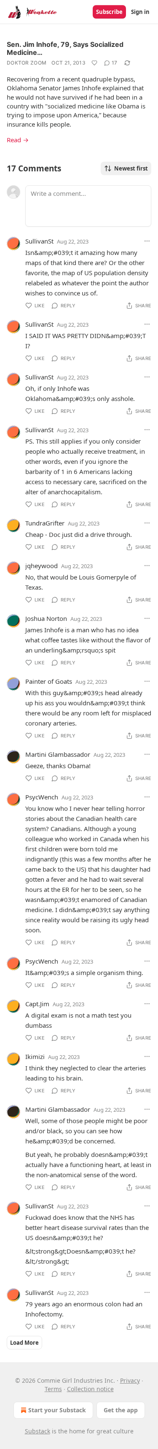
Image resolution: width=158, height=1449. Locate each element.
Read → (18, 139)
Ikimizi (35, 1056)
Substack (37, 1431)
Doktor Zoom (26, 63)
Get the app (121, 1410)
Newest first (131, 168)
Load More (24, 1342)
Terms (53, 1389)
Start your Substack (57, 1410)
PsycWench (41, 797)
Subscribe (109, 12)
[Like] (94, 63)
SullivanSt (39, 241)
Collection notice (90, 1389)
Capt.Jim (37, 1003)
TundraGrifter (44, 523)
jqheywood (41, 565)
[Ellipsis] (147, 241)
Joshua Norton (46, 618)
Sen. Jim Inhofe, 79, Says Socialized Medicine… (65, 48)
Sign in (140, 12)
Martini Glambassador (57, 754)
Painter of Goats (48, 681)
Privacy (130, 1380)
